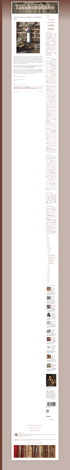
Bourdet (48, 70)
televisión (54, 232)
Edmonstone (48, 88)
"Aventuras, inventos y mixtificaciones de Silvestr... (52, 257)
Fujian (47, 166)
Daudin (47, 82)
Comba (53, 77)
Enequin (51, 90)
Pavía (54, 179)
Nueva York (50, 177)
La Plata (47, 169)
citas (46, 211)
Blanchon (55, 67)
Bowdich (51, 70)
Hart (55, 98)
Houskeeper (50, 102)
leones (52, 223)
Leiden (50, 169)
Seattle (52, 184)
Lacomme (47, 108)
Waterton (48, 149)
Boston (52, 158)
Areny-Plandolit (49, 63)
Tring (55, 186)
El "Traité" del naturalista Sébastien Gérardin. (51, 261)
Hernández (48, 99)
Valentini (53, 144)
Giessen (50, 166)
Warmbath (54, 148)
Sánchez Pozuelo (48, 142)
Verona (54, 187)
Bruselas (50, 159)
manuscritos (50, 45)
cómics (54, 213)
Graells (48, 96)
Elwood (48, 90)
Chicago (52, 160)
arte (18, 88)
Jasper (54, 104)
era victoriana (51, 195)
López (50, 111)
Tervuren (51, 185)
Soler (47, 139)
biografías (51, 35)
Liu (55, 110)
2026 (47, 237)
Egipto (50, 164)
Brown (49, 71)
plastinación (55, 228)
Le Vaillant (49, 109)
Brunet (51, 73)
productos (52, 50)
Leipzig (54, 169)
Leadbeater (52, 109)
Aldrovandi (50, 61)
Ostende (47, 179)
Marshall (52, 173)
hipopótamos (49, 222)
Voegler (51, 146)
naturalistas (53, 47)
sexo (46, 231)
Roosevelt (49, 129)
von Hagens (50, 152)
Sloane (52, 137)
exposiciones (48, 217)
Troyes (46, 187)
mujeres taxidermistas (51, 46)
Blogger (42, 442)
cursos (51, 213)
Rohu (46, 129)
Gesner (55, 94)
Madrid (52, 172)
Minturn (50, 118)
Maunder (54, 115)
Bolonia (49, 158)
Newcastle (54, 175)
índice (52, 233)
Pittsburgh (51, 180)
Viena (46, 188)
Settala (54, 135)
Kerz (54, 105)
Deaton (47, 83)
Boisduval (50, 68)
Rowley (55, 129)
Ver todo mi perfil (21, 436)
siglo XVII (53, 199)
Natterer (53, 120)
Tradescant (47, 144)
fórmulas (53, 40)
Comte (55, 77)
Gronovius (54, 97)
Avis (53, 63)
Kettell (47, 106)
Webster (54, 149)
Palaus (52, 123)
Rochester (47, 182)
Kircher (49, 106)
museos (47, 47)
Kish (51, 106)
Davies (55, 82)
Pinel (46, 125)
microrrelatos (55, 226)
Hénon (51, 103)
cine (54, 36)
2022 (47, 243)
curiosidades (49, 37)
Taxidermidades (16, 439)
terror (48, 233)
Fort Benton (55, 165)
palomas (48, 228)
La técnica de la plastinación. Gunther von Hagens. (53, 356)
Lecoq (55, 109)
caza (50, 210)
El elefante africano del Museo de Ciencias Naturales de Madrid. (53, 306)
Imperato (47, 104)
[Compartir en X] (27, 87)
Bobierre (47, 68)
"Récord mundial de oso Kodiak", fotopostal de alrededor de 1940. (53, 314)
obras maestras (48, 48)
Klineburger (54, 106)
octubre (49, 249)
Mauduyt (48, 115)
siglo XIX (50, 198)
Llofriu (47, 111)
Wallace (54, 146)
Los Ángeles (54, 170)
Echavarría (53, 87)
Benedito (53, 66)
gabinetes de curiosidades (50, 41)
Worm (54, 151)
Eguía (53, 89)
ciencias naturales (49, 36)
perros (51, 228)
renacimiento (54, 196)
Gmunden (55, 166)
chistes (54, 210)
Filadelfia (47, 165)
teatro (49, 232)
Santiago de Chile (48, 184)
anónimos (49, 209)
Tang (52, 142)
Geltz (49, 94)
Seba (47, 135)
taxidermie (31, 88)
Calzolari (53, 76)
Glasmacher (52, 95)
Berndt (48, 67)
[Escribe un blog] (26, 87)
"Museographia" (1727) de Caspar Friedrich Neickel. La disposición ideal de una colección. (53, 347)
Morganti (55, 118)
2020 (47, 245)
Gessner (47, 95)
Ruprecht (48, 131)
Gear (47, 94)
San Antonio (53, 182)
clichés (52, 211)
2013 (47, 281)
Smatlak (55, 137)
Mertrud (52, 117)
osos (55, 227)
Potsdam (47, 181)
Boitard (54, 68)
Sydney (48, 185)
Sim (47, 137)
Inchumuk (52, 104)
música (52, 227)
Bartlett (51, 64)
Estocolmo (54, 164)
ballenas (53, 209)
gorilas (55, 219)
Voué (50, 188)
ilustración (47, 196)
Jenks (46, 105)
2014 (47, 280)
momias (48, 227)
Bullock (50, 74)
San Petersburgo (52, 183)
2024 (47, 240)
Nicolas (47, 122)
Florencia (51, 165)
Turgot (50, 144)
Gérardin (47, 98)
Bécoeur (54, 74)
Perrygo (52, 124)
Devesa (46, 84)
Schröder (47, 134)
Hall (49, 98)
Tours (50, 186)
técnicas (48, 55)
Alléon (46, 62)
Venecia (52, 187)
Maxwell (47, 116)
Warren (54, 188)
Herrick (51, 99)
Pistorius (50, 125)
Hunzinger (47, 103)
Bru (46, 73)
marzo (48, 269)
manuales (54, 44)
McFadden (55, 116)
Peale (46, 124)
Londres (48, 171)
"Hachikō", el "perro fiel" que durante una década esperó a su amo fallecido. (53, 366)
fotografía (49, 219)
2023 (47, 241)
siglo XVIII (48, 201)
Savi (49, 133)
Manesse (47, 112)
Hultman (54, 102)
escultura (54, 39)
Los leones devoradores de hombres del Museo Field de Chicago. (53, 289)
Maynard (50, 116)
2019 (47, 273)
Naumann (47, 121)
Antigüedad (47, 194)
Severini (47, 136)
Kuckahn (49, 107)
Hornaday (51, 101)
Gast (55, 93)
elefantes (52, 216)
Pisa (48, 180)
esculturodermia (48, 40)
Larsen (54, 108)
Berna (46, 158)
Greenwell (50, 97)
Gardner (53, 93)
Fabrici (47, 91)
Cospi (48, 78)
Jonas (52, 105)
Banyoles (54, 156)
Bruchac (49, 73)
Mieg (47, 118)
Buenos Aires (53, 159)
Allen (54, 61)
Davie (52, 82)
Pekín (46, 180)
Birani (51, 67)
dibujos (50, 215)
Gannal (47, 93)
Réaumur (53, 131)
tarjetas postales (52, 231)
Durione (49, 87)
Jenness (49, 105)
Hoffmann (54, 99)
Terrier (51, 143)
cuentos (47, 213)
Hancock (52, 98)
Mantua (47, 173)
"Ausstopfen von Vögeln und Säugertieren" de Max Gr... (51, 255)
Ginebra (52, 166)
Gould (55, 95)
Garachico (50, 93)
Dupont (55, 86)
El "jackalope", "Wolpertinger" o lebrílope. (53, 330)
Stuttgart (55, 184)
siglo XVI (47, 199)
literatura (48, 44)
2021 (47, 244)
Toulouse (47, 186)
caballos (47, 210)
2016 (47, 277)
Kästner (54, 107)
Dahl (51, 79)
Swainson (47, 140)
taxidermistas (49, 54)
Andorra (47, 156)
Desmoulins (53, 83)
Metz (47, 174)
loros (53, 224)
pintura (23, 88)
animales (54, 208)
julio (48, 253)
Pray (54, 126)
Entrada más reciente (16, 91)
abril (48, 268)
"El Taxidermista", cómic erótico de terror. (53, 322)
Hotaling (47, 102)
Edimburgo (47, 164)
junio (48, 265)
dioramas (53, 38)
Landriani (51, 108)
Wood (47, 151)
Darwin (53, 80)
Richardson (48, 128)
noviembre (49, 248)
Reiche (54, 127)
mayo (48, 266)
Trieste (52, 186)
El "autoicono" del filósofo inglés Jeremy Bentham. (53, 338)
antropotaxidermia (49, 33)
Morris (48, 119)
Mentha (22, 88)
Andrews (49, 62)
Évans (54, 152)
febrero (49, 270)
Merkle (47, 117)
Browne (53, 72)
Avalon (50, 156)
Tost (54, 143)
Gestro (49, 95)
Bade (55, 63)
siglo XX (26, 88)
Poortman (47, 126)
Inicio (29, 91)
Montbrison (54, 174)
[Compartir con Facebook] (28, 87)
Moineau (52, 118)
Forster (49, 92)
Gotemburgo (48, 167)
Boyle (54, 70)
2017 (47, 276)
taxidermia (28, 88)
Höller (54, 103)
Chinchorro (48, 161)
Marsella (49, 173)
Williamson (51, 150)
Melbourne (55, 173)
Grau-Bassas (53, 96)
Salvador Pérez (22, 433)
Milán (51, 174)
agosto (49, 252)
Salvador (54, 132)
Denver (51, 162)
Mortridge (51, 119)
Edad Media (51, 194)
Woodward (51, 151)
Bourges (47, 159)
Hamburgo (53, 167)
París (50, 179)
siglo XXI (54, 202)
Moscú (46, 175)
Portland (55, 180)
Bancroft (48, 64)
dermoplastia (48, 38)
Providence (50, 181)
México (50, 175)
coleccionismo (48, 212)
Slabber (49, 137)
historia (48, 43)
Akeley (54, 59)
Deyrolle (50, 84)
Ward (47, 148)
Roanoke (54, 181)
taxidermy (34, 88)
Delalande (50, 83)
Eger (50, 89)
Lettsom (48, 110)
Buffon (47, 74)
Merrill (49, 117)
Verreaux (51, 145)
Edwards (47, 89)
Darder (47, 81)
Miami (49, 174)
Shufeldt (55, 136)
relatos (48, 230)
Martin (50, 114)
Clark (50, 77)
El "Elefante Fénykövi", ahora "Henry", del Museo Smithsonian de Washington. (53, 298)
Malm (54, 111)
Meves (54, 117)
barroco (55, 194)
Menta (19, 88)
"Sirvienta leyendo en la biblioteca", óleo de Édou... (51, 263)
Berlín (53, 157)
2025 (47, 239)
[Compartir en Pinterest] (29, 87)
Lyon (47, 172)
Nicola (54, 121)
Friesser (52, 92)
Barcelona (48, 157)
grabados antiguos (52, 221)
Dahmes (54, 79)
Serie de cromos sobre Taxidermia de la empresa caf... (52, 259)
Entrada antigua (40, 91)
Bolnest (48, 69)
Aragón (55, 62)
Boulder (55, 158)
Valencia (49, 187)
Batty (54, 64)
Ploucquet (54, 125)
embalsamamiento (48, 39)
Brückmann (54, 73)
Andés (52, 62)
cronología (54, 212)
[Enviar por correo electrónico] (25, 87)
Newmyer (52, 121)
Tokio (54, 185)
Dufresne (48, 86)
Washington (48, 189)
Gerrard (52, 94)
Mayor (52, 116)
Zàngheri (47, 152)
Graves (46, 97)
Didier (54, 84)
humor (54, 222)
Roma (50, 182)
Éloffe (52, 152)
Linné (53, 110)
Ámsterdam (54, 189)
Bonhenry (51, 69)
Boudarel (55, 69)
